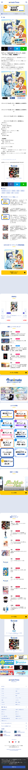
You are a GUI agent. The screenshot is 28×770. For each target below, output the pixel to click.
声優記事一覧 (18, 716)
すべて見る (14, 616)
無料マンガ (17, 704)
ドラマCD (16, 192)
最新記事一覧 (4, 709)
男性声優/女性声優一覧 (6, 718)
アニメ (3, 691)
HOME (3, 688)
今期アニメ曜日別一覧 (19, 709)
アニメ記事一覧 (4, 716)
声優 (12, 192)
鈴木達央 (8, 192)
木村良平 (3, 192)
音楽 (2, 700)
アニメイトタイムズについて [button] (6, 723)
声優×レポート (4, 720)
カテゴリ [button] (2, 686)
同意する (14, 767)
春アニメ (3, 711)
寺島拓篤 (13, 190)
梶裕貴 (18, 190)
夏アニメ (17, 711)
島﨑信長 (22, 190)
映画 (16, 695)
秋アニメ (3, 714)
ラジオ (3, 693)
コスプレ (17, 700)
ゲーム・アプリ (18, 697)
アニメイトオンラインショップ (9, 159)
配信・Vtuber (18, 702)
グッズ (3, 695)
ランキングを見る (14, 372)
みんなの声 (17, 693)
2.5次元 (3, 702)
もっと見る (14, 492)
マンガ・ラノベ (4, 697)
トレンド (3, 704)
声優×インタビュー (19, 718)
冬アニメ (17, 714)
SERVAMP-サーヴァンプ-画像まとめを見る (14, 272)
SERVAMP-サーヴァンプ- (6, 190)
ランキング (17, 688)
